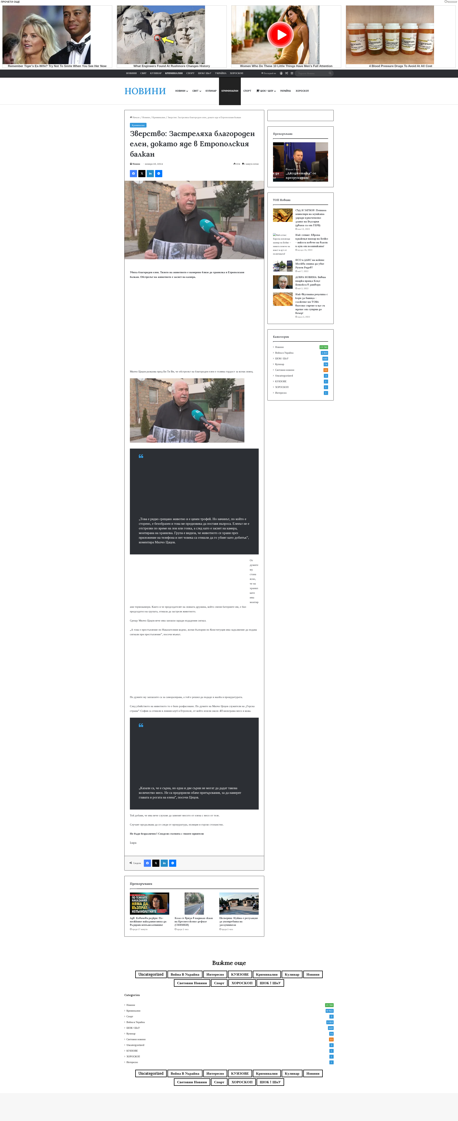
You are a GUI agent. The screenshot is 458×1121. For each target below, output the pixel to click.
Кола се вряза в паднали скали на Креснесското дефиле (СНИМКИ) (194, 921)
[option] (300, 162)
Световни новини (284, 369)
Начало (136, 117)
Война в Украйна (284, 352)
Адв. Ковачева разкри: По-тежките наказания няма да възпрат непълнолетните (148, 921)
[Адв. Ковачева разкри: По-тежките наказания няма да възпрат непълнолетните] (149, 904)
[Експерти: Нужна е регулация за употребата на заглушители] (239, 904)
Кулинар (279, 364)
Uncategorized (284, 375)
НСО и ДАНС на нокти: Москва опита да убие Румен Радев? (310, 263)
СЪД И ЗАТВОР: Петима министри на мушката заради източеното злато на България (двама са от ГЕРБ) (310, 218)
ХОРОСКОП (282, 387)
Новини (146, 117)
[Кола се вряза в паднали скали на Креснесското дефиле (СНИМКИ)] (194, 904)
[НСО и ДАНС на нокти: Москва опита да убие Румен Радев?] (283, 265)
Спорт (219, 983)
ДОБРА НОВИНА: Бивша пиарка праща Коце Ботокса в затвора (310, 281)
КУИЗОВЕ (281, 381)
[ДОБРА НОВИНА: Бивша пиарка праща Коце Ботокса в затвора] (283, 282)
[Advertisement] (194, 341)
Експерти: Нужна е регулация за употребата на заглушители (238, 921)
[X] (141, 173)
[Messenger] (158, 173)
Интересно (281, 392)
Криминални (158, 117)
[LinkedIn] (150, 173)
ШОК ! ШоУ (282, 358)
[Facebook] (133, 173)
